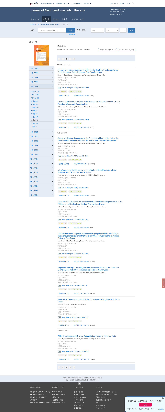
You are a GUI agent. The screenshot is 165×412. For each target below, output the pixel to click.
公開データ (55, 397)
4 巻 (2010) (34, 181)
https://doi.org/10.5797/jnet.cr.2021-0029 (75, 254)
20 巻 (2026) (34, 68)
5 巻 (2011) (34, 177)
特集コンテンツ (79, 405)
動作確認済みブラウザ (103, 400)
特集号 (64, 19)
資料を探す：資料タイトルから (40, 392)
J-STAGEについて (62, 3)
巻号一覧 (46, 19)
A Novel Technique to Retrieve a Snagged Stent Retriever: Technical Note (87, 336)
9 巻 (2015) (34, 159)
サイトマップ (100, 408)
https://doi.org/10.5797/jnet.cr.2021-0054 (75, 219)
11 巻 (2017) (34, 150)
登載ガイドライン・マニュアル (106, 394)
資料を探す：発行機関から (38, 397)
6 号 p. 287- (34, 111)
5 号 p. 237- (34, 114)
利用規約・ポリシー (58, 400)
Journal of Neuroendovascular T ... (50, 25)
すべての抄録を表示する (126, 50)
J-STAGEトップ (34, 25)
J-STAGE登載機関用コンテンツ (106, 392)
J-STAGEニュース (80, 403)
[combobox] (97, 30)
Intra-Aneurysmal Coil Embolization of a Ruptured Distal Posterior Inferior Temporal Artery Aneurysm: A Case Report (87, 171)
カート (122, 3)
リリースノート (79, 394)
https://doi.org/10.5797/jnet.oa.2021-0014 (75, 88)
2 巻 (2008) (34, 190)
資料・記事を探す (47, 3)
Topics (55, 19)
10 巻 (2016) (34, 154)
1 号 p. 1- (34, 126)
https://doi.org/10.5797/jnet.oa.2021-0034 (75, 120)
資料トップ (35, 19)
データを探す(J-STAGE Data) (39, 403)
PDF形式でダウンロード (81, 96)
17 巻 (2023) (34, 82)
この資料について (77, 19)
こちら (161, 409)
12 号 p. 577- (35, 92)
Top (79, 383)
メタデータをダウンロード (107, 50)
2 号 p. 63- (34, 123)
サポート (87, 3)
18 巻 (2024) (34, 77)
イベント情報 (78, 400)
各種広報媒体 (78, 408)
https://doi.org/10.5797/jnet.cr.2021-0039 (75, 188)
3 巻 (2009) (34, 186)
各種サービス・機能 (58, 394)
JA (128, 3)
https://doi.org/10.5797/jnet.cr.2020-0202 (75, 317)
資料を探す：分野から (37, 394)
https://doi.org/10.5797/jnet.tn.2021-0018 (75, 351)
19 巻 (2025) (34, 73)
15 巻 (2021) (34, 132)
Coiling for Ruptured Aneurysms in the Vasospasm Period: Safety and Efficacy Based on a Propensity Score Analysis (89, 103)
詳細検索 (72, 34)
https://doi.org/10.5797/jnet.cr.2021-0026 (75, 156)
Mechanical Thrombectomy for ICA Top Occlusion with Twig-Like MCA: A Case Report (89, 300)
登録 (145, 405)
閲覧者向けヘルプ (102, 397)
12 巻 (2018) (34, 145)
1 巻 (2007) (34, 195)
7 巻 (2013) (34, 168)
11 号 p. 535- (35, 95)
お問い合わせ (100, 405)
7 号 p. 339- (34, 107)
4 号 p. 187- (34, 117)
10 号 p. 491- (35, 98)
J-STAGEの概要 (57, 392)
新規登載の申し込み (58, 403)
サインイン (114, 3)
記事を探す (33, 400)
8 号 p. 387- (34, 104)
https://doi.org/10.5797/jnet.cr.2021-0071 (75, 285)
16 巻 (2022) (34, 86)
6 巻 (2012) (34, 172)
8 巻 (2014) (34, 163)
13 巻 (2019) (34, 141)
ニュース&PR (75, 3)
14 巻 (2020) (34, 136)
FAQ (97, 403)
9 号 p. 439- (34, 101)
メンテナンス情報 (80, 397)
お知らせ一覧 (78, 392)
